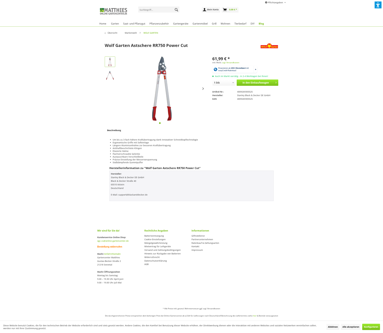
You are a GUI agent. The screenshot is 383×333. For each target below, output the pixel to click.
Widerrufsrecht (152, 257)
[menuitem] (159, 10)
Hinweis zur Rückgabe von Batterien (162, 253)
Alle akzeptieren (350, 326)
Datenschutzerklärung (155, 260)
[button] (378, 4)
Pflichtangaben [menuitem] (275, 2)
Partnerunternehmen (202, 239)
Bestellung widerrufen (109, 246)
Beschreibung (114, 130)
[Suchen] (176, 10)
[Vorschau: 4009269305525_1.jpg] (110, 61)
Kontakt (195, 246)
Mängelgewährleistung (155, 243)
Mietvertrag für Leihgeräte (157, 246)
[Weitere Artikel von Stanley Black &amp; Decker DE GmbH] (269, 48)
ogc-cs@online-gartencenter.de (113, 240)
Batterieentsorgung (154, 235)
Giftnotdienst (198, 235)
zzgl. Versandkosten (230, 62)
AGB (146, 264)
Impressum (197, 250)
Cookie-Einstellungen (155, 239)
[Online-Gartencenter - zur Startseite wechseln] (113, 13)
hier (254, 315)
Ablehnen (333, 326)
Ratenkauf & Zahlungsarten (205, 243)
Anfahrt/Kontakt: (112, 253)
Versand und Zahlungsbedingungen (162, 250)
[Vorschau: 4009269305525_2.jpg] (110, 75)
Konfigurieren (371, 326)
